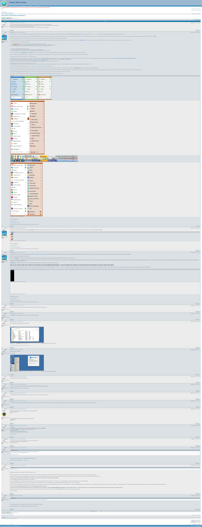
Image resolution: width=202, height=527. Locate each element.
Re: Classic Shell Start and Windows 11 (18, 305)
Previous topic (195, 19)
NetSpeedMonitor (23, 52)
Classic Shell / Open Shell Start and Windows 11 (13, 15)
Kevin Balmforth (50, 343)
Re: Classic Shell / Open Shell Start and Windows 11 (20, 376)
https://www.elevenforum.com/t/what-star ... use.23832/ (18, 460)
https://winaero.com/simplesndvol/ (66, 59)
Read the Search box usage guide (15, 222)
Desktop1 (45, 371)
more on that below (44, 45)
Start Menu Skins (11, 515)
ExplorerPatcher (12, 262)
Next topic (199, 19)
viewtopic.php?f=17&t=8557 (40, 67)
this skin (28, 71)
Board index (3, 515)
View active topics (10, 12)
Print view (3, 19)
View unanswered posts (4, 12)
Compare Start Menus (14, 245)
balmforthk (15, 345)
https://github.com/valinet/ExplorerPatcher (40, 254)
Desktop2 (45, 343)
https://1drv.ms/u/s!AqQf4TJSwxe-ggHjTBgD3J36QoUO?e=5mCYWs (126, 58)
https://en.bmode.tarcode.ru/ (31, 60)
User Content (7, 515)
